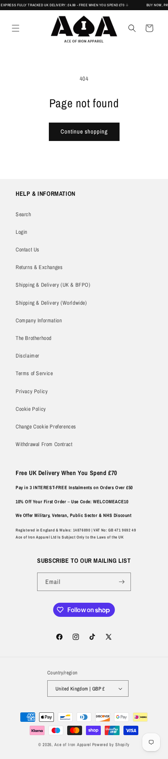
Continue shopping (84, 131)
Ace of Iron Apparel (72, 744)
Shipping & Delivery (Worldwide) (51, 302)
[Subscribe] (121, 582)
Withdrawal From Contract (44, 444)
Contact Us (27, 249)
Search (23, 214)
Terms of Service (34, 373)
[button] (15, 28)
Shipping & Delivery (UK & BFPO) (53, 284)
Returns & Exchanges (39, 267)
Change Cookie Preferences (46, 426)
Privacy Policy (32, 391)
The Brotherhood (34, 338)
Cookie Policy (31, 408)
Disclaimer (27, 355)
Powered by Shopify (111, 744)
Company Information (39, 320)
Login (21, 231)
